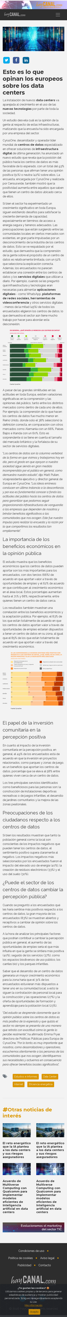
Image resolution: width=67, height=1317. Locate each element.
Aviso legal (47, 1258)
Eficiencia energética (41, 1084)
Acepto (34, 1311)
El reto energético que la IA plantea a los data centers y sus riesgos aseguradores (17, 1150)
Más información (33, 1305)
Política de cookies (20, 1258)
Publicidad (24, 1265)
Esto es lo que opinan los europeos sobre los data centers (33, 82)
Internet (18, 1084)
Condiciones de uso (31, 1251)
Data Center (50, 1076)
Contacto (44, 1265)
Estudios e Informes (25, 1076)
